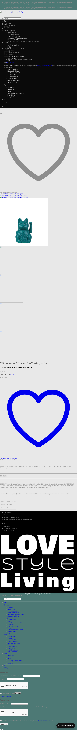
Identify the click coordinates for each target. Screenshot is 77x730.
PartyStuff (11, 97)
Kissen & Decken (13, 53)
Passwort (3, 679)
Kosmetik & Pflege (14, 40)
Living (6, 42)
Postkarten (11, 89)
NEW (5, 24)
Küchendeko (12, 75)
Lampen (10, 628)
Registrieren (4, 724)
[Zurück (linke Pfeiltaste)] (1, 729)
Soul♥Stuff (7, 28)
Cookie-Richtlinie (9, 531)
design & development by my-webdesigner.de (38, 594)
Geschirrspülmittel (14, 80)
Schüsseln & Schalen (14, 73)
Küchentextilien (13, 77)
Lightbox (11, 51)
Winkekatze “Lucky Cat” (16, 49)
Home (5, 21)
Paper (5, 85)
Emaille (10, 67)
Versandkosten (13, 374)
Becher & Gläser (13, 69)
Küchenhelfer (12, 78)
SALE (6, 99)
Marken (6, 103)
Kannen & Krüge (13, 71)
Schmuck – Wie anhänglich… (17, 38)
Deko (9, 47)
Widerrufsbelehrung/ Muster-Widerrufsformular (18, 519)
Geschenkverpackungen (16, 93)
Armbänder (15, 34)
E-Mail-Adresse (5, 703)
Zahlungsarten (8, 512)
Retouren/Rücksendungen (11, 517)
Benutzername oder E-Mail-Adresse (11, 676)
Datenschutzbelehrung (10, 528)
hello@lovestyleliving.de (44, 65)
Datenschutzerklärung (44, 721)
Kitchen (6, 63)
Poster (10, 91)
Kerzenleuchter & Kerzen (16, 56)
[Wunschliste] (1, 113)
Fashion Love (12, 609)
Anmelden (18, 693)
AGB (5, 523)
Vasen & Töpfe (12, 58)
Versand (6, 515)
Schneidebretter (13, 82)
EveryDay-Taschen (13, 612)
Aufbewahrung (12, 45)
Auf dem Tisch (12, 65)
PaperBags (11, 87)
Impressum (7, 526)
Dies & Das (11, 95)
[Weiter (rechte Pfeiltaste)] (2, 729)
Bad (9, 60)
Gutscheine (11, 30)
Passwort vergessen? (6, 696)
